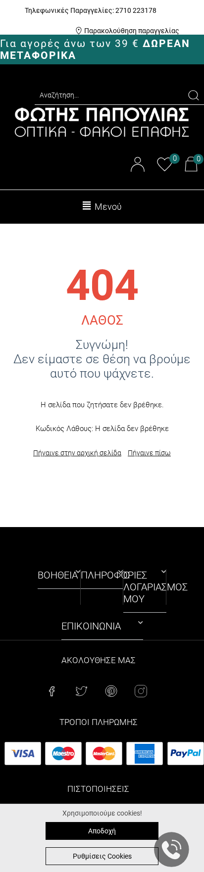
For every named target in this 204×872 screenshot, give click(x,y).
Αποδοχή (102, 831)
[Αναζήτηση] (194, 95)
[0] (164, 169)
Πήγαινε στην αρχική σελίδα (77, 453)
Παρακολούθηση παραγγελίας (131, 31)
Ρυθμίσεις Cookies (102, 856)
